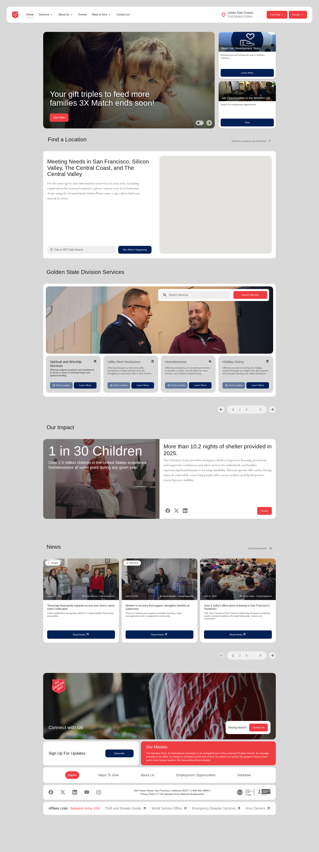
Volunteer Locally (63, 117)
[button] (221, 409)
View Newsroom (260, 549)
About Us (147, 775)
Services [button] (44, 14)
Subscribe (119, 753)
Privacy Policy (148, 794)
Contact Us (123, 14)
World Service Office (169, 808)
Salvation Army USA (85, 808)
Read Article (81, 634)
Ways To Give (108, 775)
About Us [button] (63, 14)
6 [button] (260, 409)
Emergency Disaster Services (216, 808)
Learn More (247, 72)
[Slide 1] (198, 122)
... (253, 409)
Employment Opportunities (195, 775)
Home (30, 14)
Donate (296, 14)
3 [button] (246, 409)
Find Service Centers (240, 16)
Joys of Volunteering (94, 117)
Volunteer (244, 775)
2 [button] (240, 409)
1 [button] (233, 409)
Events (82, 14)
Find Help (275, 14)
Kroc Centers (258, 808)
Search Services (250, 295)
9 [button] (260, 655)
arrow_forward (272, 655)
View (247, 122)
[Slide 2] (201, 122)
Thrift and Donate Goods (126, 808)
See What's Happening (135, 249)
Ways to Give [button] (99, 14)
